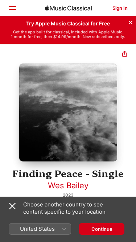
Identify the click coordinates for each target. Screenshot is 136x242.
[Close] (130, 21)
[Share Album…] (124, 54)
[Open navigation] (12, 8)
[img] (68, 8)
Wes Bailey (68, 185)
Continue (101, 229)
